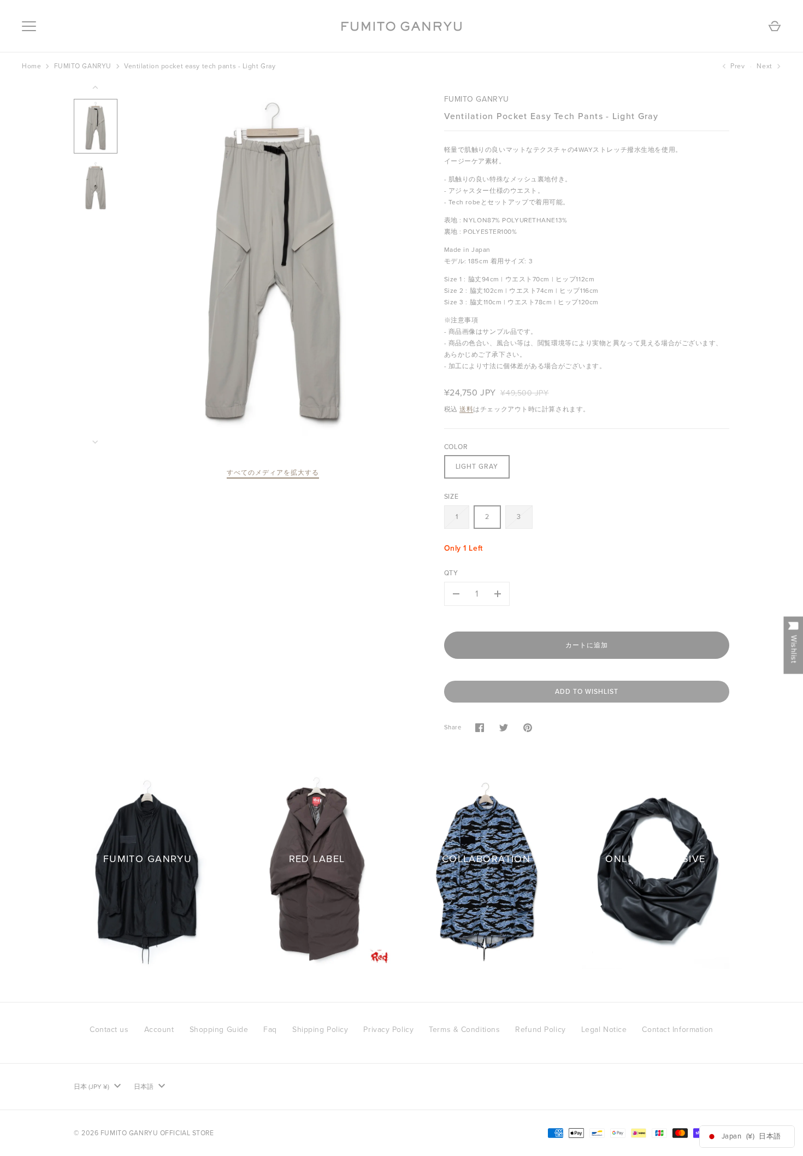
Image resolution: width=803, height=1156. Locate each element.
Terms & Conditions (464, 1029)
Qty (451, 573)
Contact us (109, 1029)
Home (31, 66)
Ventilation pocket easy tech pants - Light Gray (199, 66)
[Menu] (29, 26)
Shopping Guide (219, 1029)
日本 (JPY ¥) (91, 1086)
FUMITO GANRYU (82, 66)
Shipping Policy (320, 1029)
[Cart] (775, 26)
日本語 (143, 1086)
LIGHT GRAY (477, 466)
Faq (270, 1029)
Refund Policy (540, 1029)
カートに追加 (586, 645)
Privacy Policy (388, 1029)
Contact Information (677, 1029)
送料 (466, 409)
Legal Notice (604, 1029)
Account (159, 1029)
